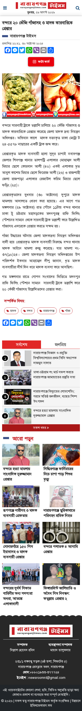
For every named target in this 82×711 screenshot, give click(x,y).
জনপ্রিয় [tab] (60, 344)
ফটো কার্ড (43, 62)
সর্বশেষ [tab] (21, 344)
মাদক (12, 311)
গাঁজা (67, 311)
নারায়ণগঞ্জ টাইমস (39, 701)
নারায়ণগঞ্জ (48, 311)
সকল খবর (40, 428)
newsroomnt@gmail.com (46, 677)
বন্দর (29, 311)
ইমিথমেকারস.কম (41, 705)
